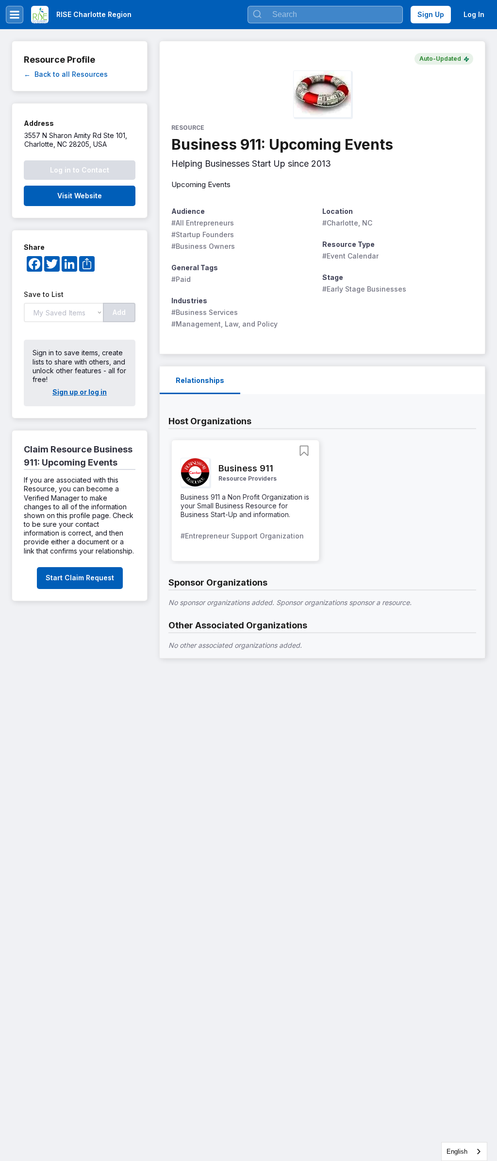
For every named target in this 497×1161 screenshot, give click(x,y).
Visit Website (79, 195)
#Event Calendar (350, 256)
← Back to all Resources (66, 74)
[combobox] (464, 1151)
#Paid (181, 279)
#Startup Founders (202, 234)
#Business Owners (203, 246)
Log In (474, 14)
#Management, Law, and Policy (224, 324)
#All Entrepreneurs (202, 223)
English (457, 1151)
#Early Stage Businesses (364, 289)
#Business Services (204, 312)
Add (119, 312)
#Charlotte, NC (347, 223)
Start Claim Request (80, 577)
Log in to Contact (79, 170)
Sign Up (430, 14)
